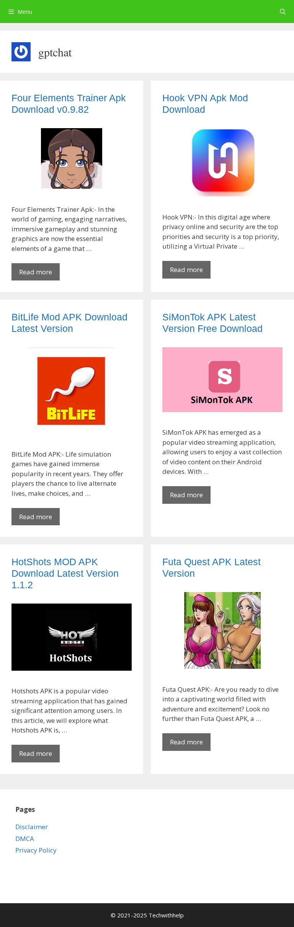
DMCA (24, 838)
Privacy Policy (36, 850)
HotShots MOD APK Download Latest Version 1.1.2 (65, 573)
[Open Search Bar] (282, 11)
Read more (39, 274)
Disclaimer (31, 826)
